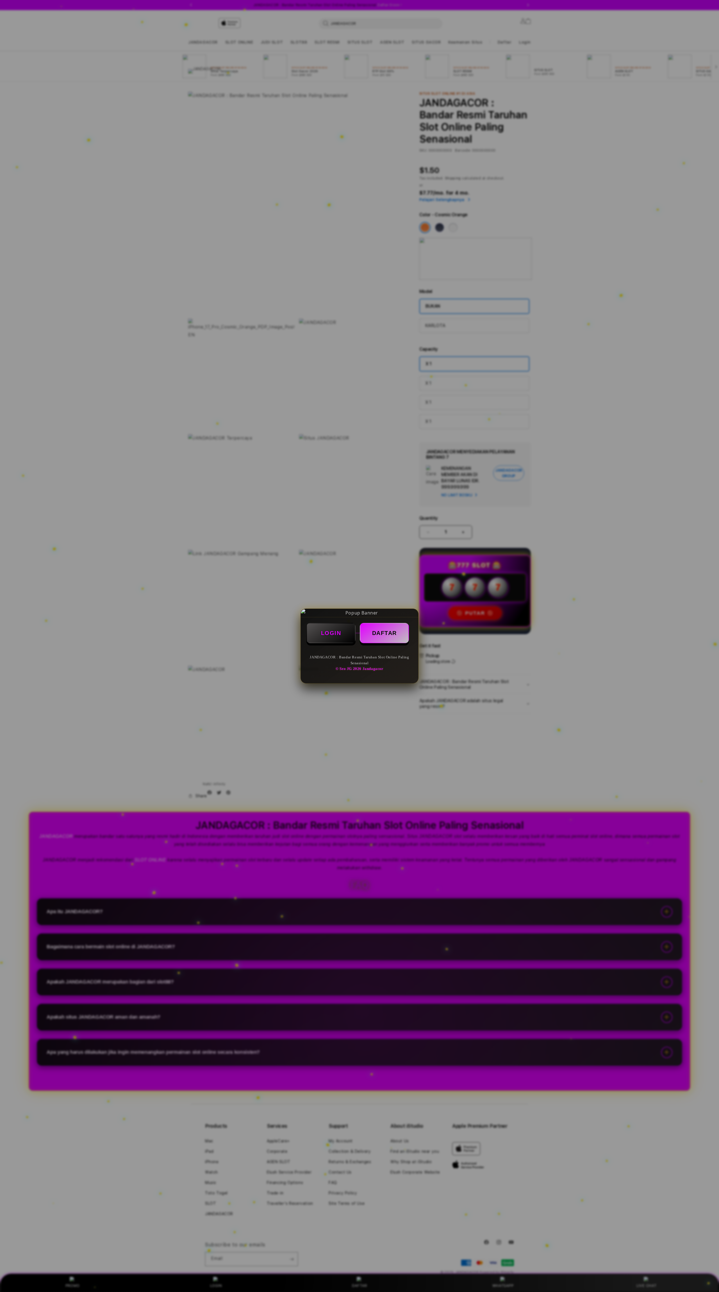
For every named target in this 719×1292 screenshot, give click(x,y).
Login (331, 633)
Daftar (384, 633)
